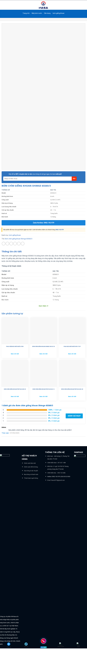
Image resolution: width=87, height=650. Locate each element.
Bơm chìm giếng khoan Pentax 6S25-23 (72, 389)
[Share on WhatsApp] (3, 243)
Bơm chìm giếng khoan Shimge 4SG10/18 (43, 346)
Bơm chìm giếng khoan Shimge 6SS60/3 (18, 239)
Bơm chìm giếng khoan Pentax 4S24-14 (43, 389)
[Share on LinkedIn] (22, 243)
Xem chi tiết (15, 354)
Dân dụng (47, 13)
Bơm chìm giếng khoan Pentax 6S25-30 (15, 389)
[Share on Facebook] (7, 243)
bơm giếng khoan (58, 13)
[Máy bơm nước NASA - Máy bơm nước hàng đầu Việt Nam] (43, 5)
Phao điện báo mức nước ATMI (14, 346)
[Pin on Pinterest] (19, 243)
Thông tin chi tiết (12, 251)
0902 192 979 (59, 229)
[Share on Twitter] (11, 243)
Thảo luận (5, 433)
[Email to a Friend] (15, 243)
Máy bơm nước (37, 13)
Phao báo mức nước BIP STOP (72, 346)
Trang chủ (26, 13)
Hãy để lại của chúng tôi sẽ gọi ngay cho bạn (35, 174)
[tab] (12, 251)
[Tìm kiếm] (84, 5)
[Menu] (3, 5)
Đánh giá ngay (74, 416)
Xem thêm (42, 306)
